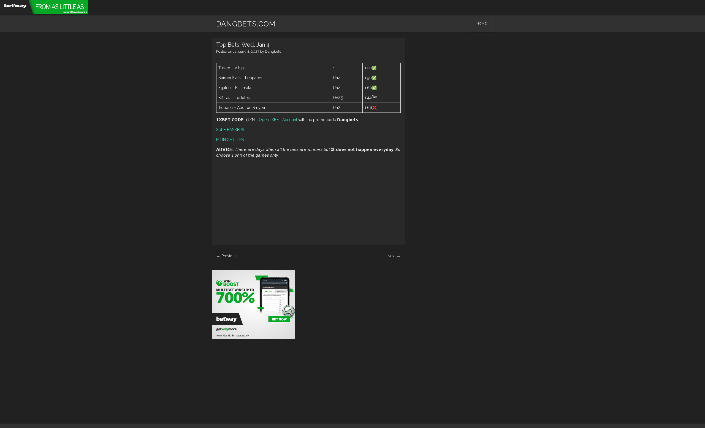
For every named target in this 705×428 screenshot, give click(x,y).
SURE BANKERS (230, 129)
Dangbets (273, 51)
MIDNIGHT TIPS (230, 139)
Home (482, 23)
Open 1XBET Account (278, 119)
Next (393, 256)
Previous (226, 256)
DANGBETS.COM (245, 24)
